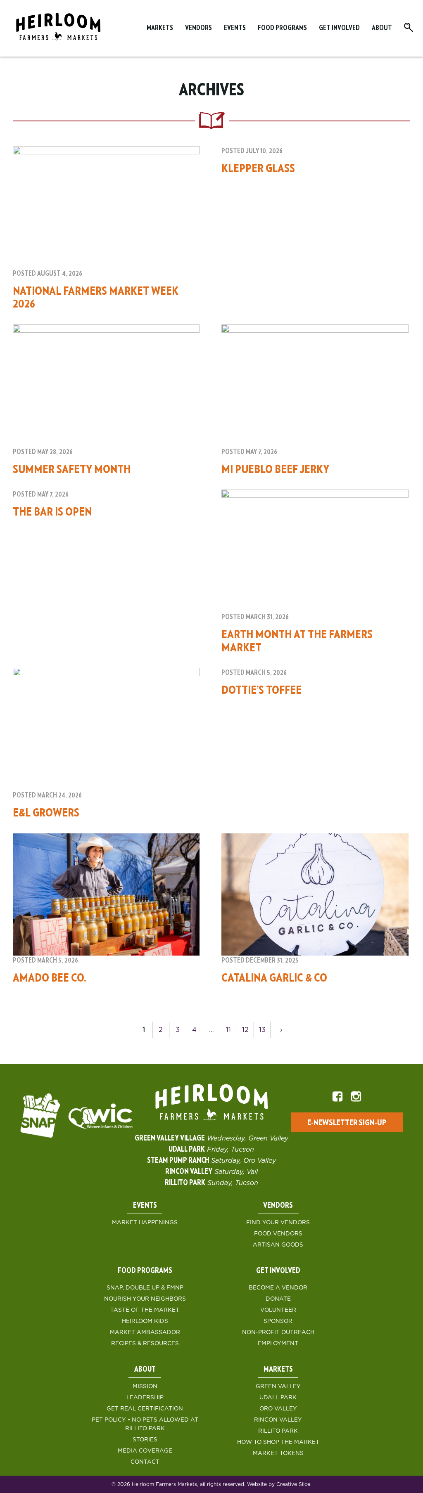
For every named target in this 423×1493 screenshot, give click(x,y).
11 (228, 1030)
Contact (145, 1462)
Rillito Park (278, 1431)
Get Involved (339, 28)
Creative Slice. (293, 1484)
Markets (160, 28)
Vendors (198, 28)
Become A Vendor (278, 1288)
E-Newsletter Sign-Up (346, 1123)
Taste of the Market (144, 1310)
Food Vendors (278, 1234)
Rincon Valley (278, 1420)
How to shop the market (278, 1442)
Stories (145, 1440)
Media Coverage (145, 1451)
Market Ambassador (145, 1332)
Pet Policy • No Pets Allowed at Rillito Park (145, 1424)
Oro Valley (278, 1409)
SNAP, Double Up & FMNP (145, 1288)
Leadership (145, 1398)
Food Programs (282, 28)
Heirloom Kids (145, 1321)
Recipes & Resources (145, 1343)
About (382, 28)
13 (262, 1030)
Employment (278, 1343)
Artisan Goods (278, 1245)
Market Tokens (278, 1453)
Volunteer (278, 1310)
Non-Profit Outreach (278, 1332)
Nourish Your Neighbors (145, 1299)
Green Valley (278, 1386)
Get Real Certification (145, 1409)
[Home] (58, 28)
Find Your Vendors (278, 1223)
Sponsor (278, 1321)
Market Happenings (145, 1223)
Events (235, 28)
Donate (278, 1299)
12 (245, 1030)
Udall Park (278, 1398)
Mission (145, 1386)
